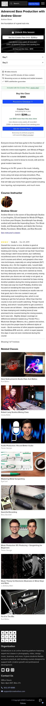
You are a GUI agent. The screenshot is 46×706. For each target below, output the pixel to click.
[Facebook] (8, 670)
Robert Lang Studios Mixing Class (15, 412)
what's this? (34, 88)
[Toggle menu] (42, 3)
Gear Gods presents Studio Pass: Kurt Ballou (19, 379)
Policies (23, 703)
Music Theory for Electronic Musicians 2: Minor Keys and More (22, 582)
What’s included (28, 135)
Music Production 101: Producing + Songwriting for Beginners (21, 546)
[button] (40, 700)
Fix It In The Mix (7, 616)
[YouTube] (3, 670)
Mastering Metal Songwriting (13, 478)
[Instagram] (12, 670)
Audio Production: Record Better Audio (17, 445)
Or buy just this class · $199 (23, 49)
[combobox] (18, 3)
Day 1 (5, 57)
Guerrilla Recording (9, 512)
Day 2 (5, 62)
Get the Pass (34, 4)
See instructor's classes (10, 232)
